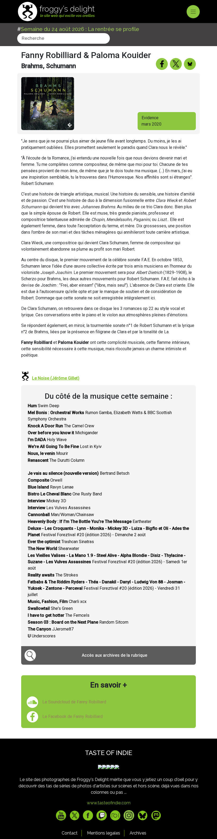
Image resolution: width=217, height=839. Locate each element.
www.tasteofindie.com (108, 802)
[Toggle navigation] (193, 11)
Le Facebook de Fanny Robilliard (72, 716)
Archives (138, 833)
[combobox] (63, 38)
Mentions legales (103, 833)
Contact (70, 833)
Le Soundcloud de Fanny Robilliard (74, 701)
